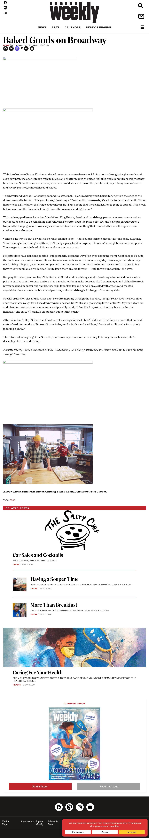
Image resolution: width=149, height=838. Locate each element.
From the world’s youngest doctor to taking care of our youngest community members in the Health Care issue (74, 679)
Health (17, 684)
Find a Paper (40, 786)
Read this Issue (109, 786)
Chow (6, 45)
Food (12, 499)
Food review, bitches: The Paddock (35, 560)
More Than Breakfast (54, 604)
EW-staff (20, 45)
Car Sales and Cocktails (38, 554)
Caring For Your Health (38, 672)
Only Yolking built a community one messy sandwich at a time (70, 610)
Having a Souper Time (55, 579)
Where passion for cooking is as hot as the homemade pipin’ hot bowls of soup (81, 584)
